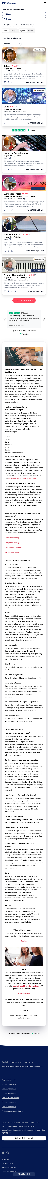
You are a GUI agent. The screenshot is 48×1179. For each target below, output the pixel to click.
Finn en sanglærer (9, 1093)
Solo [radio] (5, 31)
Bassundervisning (12, 552)
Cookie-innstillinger (9, 1172)
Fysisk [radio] (22, 31)
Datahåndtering (7, 1163)
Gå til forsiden (24, 993)
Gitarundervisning (12, 537)
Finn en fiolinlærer (9, 1107)
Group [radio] (13, 31)
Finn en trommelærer (10, 1098)
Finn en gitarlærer (9, 1089)
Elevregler (5, 1159)
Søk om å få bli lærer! (24, 1138)
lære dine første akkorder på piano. (22, 478)
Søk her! (24, 941)
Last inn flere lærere (24, 300)
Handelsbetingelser (9, 1167)
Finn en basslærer (9, 1102)
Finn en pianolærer (9, 1084)
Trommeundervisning (13, 547)
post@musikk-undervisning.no (30, 1066)
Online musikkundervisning (12, 1111)
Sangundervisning (12, 542)
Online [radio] (30, 31)
